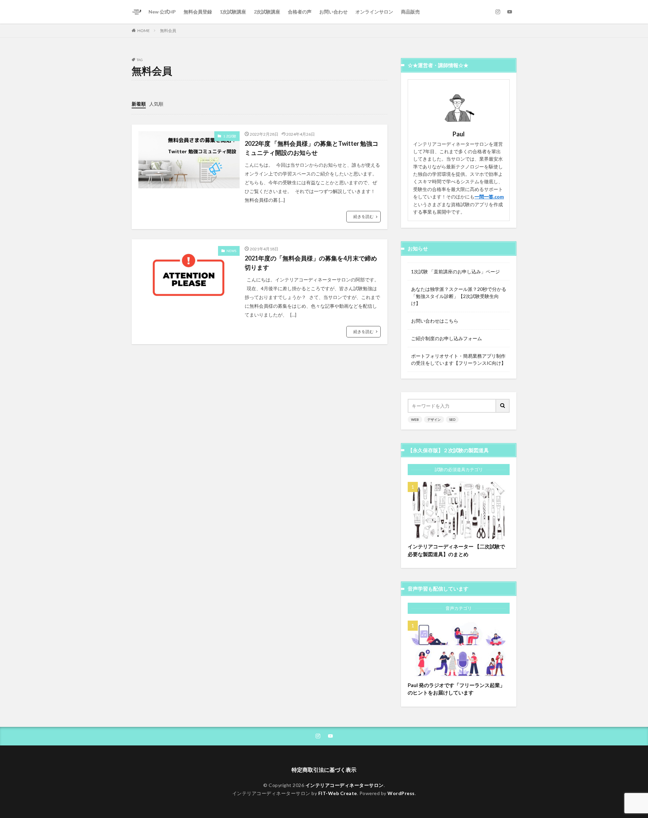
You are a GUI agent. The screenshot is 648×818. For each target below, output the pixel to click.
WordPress (401, 793)
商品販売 (410, 12)
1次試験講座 (233, 12)
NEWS (231, 251)
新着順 (139, 104)
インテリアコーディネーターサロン (344, 785)
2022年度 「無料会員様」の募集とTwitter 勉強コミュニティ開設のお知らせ (311, 148)
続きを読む (363, 216)
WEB (415, 419)
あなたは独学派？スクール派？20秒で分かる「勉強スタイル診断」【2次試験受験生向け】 (458, 296)
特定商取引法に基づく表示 (324, 769)
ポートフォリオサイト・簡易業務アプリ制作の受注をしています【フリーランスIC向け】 (458, 359)
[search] (503, 406)
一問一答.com (489, 196)
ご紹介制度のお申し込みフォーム (446, 338)
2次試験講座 (267, 12)
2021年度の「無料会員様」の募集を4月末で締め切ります (311, 262)
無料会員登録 (198, 12)
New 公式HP (162, 12)
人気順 (156, 104)
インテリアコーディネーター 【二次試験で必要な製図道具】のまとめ (456, 550)
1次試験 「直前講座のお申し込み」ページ (455, 271)
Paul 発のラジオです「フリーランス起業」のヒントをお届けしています (456, 689)
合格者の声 (300, 12)
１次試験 (229, 136)
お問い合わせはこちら (434, 321)
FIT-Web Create (337, 793)
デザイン (434, 419)
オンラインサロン (374, 12)
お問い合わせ (333, 12)
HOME (143, 30)
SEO (452, 419)
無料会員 (168, 30)
